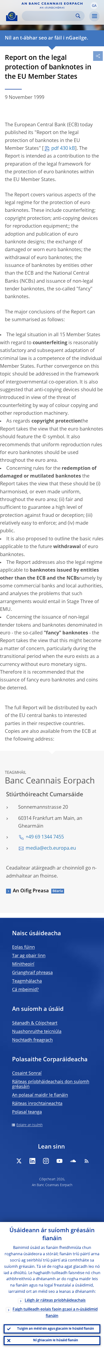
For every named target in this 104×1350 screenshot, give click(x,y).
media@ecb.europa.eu (51, 848)
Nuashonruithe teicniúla (36, 1032)
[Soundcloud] (73, 1161)
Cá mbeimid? (25, 990)
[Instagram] (46, 1161)
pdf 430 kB (63, 148)
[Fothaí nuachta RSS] (86, 1161)
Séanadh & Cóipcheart (34, 1023)
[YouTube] (59, 1161)
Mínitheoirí (23, 964)
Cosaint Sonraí (27, 1073)
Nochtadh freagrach (32, 1040)
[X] (19, 1161)
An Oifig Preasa (31, 891)
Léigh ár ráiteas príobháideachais (55, 1300)
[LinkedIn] (32, 1161)
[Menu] (94, 16)
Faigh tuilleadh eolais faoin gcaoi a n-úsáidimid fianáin (55, 1313)
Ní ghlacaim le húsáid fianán (55, 1340)
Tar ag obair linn (28, 956)
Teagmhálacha (27, 981)
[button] (94, 5)
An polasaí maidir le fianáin (40, 1095)
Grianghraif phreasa (32, 973)
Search (78, 16)
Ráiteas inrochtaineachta (37, 1104)
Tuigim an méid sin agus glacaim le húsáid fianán (55, 1328)
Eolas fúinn (23, 947)
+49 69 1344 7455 (45, 837)
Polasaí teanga (27, 1112)
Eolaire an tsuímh (29, 1125)
